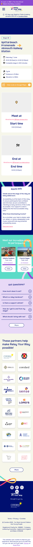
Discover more (8, 226)
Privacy (15, 519)
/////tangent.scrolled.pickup (21, 162)
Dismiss (26, 543)
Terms (10, 519)
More (17, 325)
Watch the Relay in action (12, 4)
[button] (3, 9)
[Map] (16, 26)
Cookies (22, 519)
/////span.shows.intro (21, 119)
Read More (16, 545)
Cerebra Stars (22, 16)
